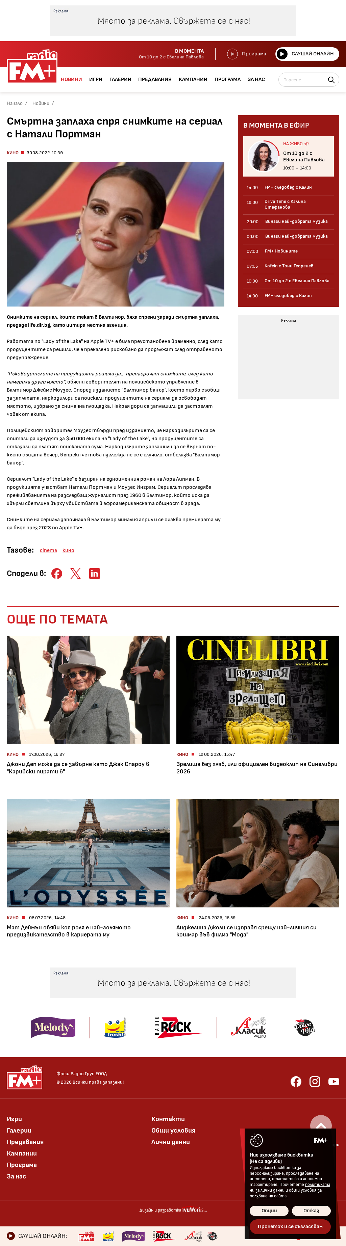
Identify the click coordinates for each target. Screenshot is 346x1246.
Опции (269, 1211)
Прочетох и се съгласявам (290, 1226)
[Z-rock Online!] (164, 1236)
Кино (13, 153)
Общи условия (173, 1130)
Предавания (25, 1142)
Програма (254, 54)
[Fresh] (108, 1236)
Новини (40, 103)
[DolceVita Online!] (212, 1236)
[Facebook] (296, 1081)
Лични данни (170, 1142)
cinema (48, 550)
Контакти (168, 1119)
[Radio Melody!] (133, 1236)
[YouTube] (333, 1081)
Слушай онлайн (313, 54)
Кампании (22, 1153)
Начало (15, 103)
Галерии (19, 1130)
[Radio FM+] (86, 1236)
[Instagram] (315, 1081)
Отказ (311, 1211)
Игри (14, 1119)
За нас (16, 1176)
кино (68, 550)
